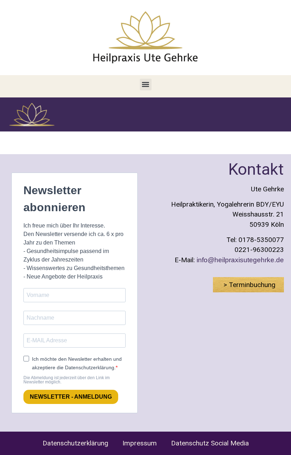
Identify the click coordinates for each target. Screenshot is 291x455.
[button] (146, 84)
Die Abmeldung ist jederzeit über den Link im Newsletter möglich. (66, 380)
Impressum (139, 443)
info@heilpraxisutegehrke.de (240, 260)
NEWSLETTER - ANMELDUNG (71, 397)
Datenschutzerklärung (75, 443)
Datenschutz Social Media (210, 443)
